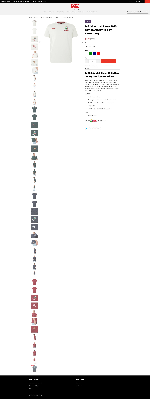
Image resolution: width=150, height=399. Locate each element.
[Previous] (40, 42)
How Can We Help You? (35, 383)
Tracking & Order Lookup (21, 1)
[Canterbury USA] (75, 7)
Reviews (87, 68)
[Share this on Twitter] (86, 128)
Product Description (91, 66)
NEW (44, 12)
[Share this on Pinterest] (95, 128)
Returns (31, 389)
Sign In (78, 383)
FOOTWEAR (60, 12)
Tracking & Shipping (34, 386)
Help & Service (5, 1)
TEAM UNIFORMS (92, 12)
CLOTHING (81, 12)
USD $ (130, 1)
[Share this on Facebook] (91, 128)
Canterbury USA (37, 395)
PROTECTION (71, 12)
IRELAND (51, 12)
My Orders (78, 386)
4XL (93, 46)
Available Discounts (108, 66)
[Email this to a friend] (99, 128)
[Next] (82, 42)
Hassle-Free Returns (39, 1)
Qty (86, 57)
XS (86, 46)
